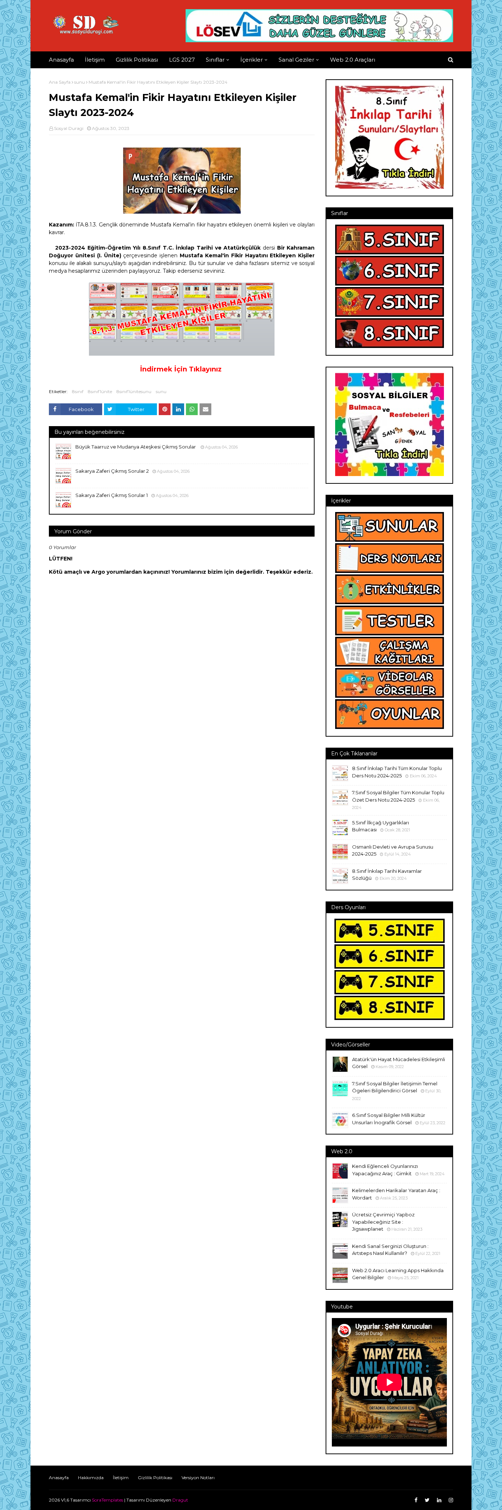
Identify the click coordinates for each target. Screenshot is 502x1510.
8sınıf (77, 391)
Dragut (180, 1500)
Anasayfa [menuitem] (61, 59)
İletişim (121, 1477)
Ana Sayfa (60, 82)
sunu (79, 82)
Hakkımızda (91, 1477)
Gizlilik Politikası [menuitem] (137, 59)
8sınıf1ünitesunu (133, 391)
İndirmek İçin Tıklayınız (181, 369)
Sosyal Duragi (68, 128)
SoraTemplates (107, 1500)
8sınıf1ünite (100, 391)
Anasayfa (59, 1477)
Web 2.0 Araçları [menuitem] (352, 59)
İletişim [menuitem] (95, 59)
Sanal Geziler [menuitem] (296, 59)
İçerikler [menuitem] (251, 59)
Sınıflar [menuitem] (215, 59)
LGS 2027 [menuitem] (182, 59)
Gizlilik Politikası (155, 1477)
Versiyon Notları (198, 1477)
